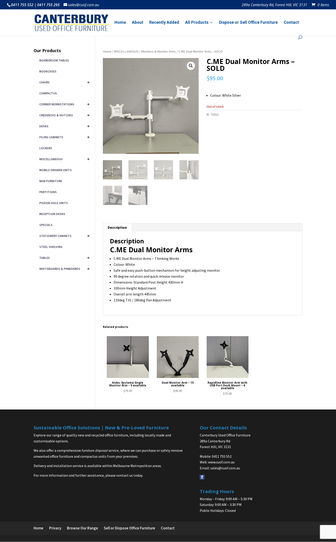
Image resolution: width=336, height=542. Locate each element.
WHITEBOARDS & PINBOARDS (63, 268)
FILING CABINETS (63, 137)
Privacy (55, 528)
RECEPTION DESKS (52, 214)
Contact (291, 23)
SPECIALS (46, 225)
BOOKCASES (47, 71)
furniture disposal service (100, 450)
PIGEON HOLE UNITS (53, 203)
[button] (191, 66)
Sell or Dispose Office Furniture (129, 528)
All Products (196, 23)
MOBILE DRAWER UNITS (55, 170)
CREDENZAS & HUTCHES (63, 115)
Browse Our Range (82, 528)
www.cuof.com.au (221, 462)
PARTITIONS (48, 192)
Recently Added (164, 23)
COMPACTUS (48, 93)
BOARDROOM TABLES (54, 60)
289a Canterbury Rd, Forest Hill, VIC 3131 (274, 5)
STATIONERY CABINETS (63, 236)
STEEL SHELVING (50, 247)
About (137, 23)
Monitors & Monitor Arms (158, 51)
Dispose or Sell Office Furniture (248, 23)
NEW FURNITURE (50, 181)
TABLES (63, 257)
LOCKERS (45, 148)
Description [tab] (117, 227)
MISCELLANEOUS (126, 51)
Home (120, 23)
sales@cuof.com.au (225, 468)
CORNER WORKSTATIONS (63, 104)
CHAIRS (63, 82)
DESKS (63, 126)
